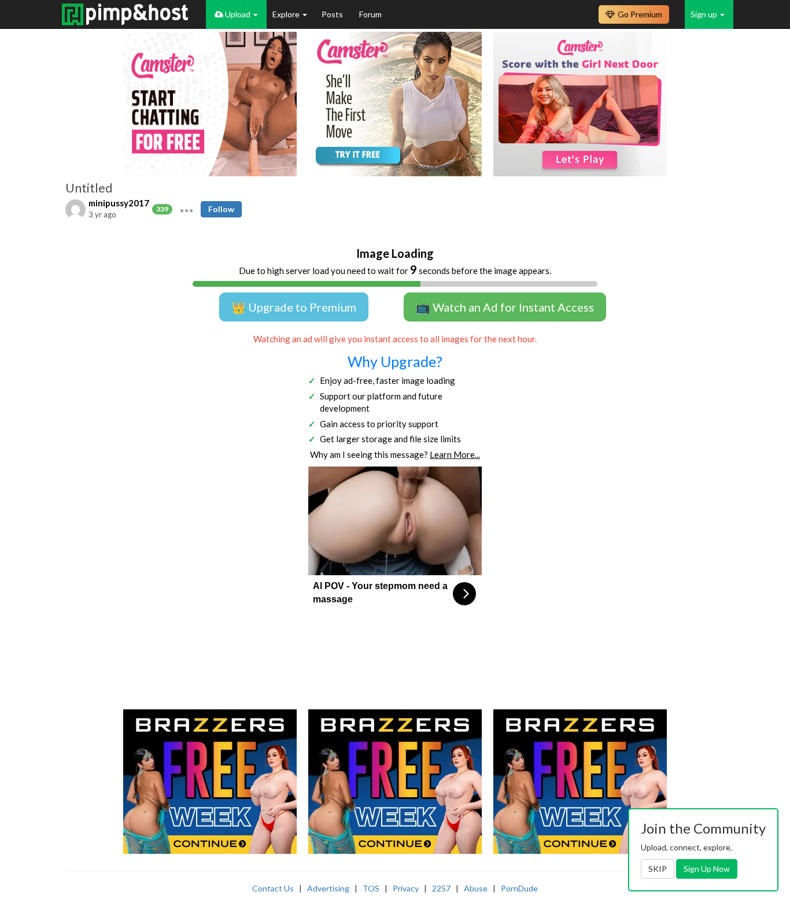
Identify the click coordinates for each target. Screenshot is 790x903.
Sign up (705, 14)
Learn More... (455, 454)
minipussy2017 (118, 203)
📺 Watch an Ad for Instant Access (505, 307)
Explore (286, 14)
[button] (186, 209)
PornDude (519, 888)
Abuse (476, 888)
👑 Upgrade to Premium (293, 307)
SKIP (657, 869)
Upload (237, 14)
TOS (371, 888)
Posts (333, 14)
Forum (370, 14)
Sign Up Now (707, 869)
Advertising (328, 888)
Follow (221, 209)
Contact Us (273, 888)
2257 (441, 888)
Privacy (406, 888)
